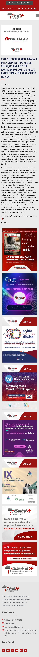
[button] (37, 15)
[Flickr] (34, 8)
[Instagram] (25, 8)
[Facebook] (19, 8)
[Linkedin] (31, 8)
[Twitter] (22, 8)
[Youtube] (28, 8)
